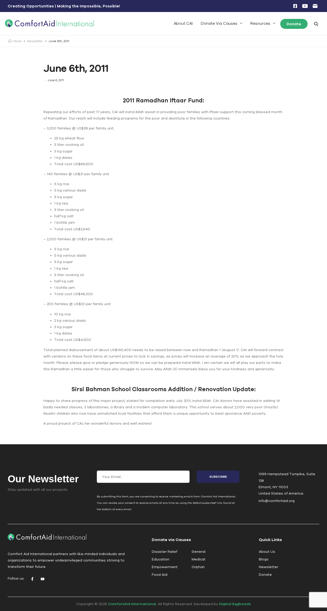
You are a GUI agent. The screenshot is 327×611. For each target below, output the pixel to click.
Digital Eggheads (235, 604)
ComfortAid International (132, 604)
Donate (294, 24)
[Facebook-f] (32, 579)
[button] (221, 23)
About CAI (183, 23)
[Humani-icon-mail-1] (315, 6)
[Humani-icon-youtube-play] (305, 6)
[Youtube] (42, 579)
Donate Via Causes (219, 23)
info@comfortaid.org (277, 501)
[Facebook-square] (295, 6)
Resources (260, 23)
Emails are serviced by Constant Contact (160, 509)
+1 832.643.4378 (278, 465)
